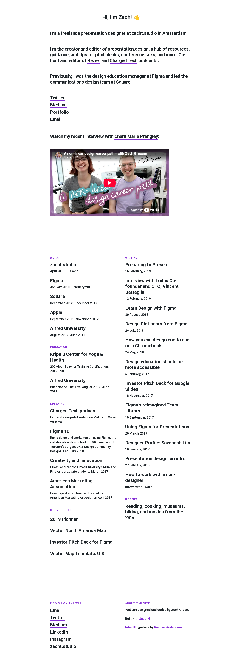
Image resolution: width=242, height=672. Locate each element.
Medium (58, 104)
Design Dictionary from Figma (156, 324)
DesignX (56, 451)
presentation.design (128, 49)
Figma (158, 76)
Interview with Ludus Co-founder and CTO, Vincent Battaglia (152, 286)
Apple (56, 312)
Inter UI (130, 627)
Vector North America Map (78, 530)
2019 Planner (64, 519)
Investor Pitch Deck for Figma (81, 542)
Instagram (61, 639)
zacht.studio (144, 33)
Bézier (93, 60)
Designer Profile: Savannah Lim (157, 442)
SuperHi (144, 618)
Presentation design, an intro (155, 458)
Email (55, 119)
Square (123, 82)
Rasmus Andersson (168, 627)
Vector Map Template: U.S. (78, 553)
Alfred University (67, 328)
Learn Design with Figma (150, 308)
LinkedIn (59, 632)
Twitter (57, 97)
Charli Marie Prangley (136, 136)
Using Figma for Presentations (157, 426)
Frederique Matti (89, 417)
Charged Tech (123, 60)
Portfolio (59, 112)
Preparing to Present (147, 264)
